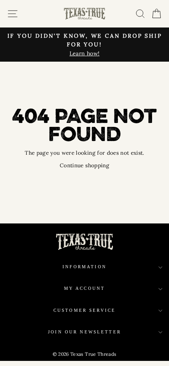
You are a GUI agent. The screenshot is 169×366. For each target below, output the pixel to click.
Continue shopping (84, 165)
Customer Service (84, 310)
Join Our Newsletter (84, 332)
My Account (84, 288)
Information (84, 267)
